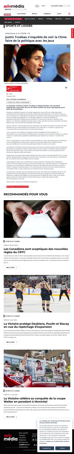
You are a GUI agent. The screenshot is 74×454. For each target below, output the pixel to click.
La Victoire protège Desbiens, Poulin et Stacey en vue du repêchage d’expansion (36, 325)
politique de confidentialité (54, 441)
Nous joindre (23, 433)
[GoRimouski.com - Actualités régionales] (14, 6)
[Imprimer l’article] (66, 88)
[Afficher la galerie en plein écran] (68, 46)
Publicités (22, 440)
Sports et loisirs (30, 19)
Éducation (58, 19)
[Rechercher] (69, 13)
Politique (49, 19)
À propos (22, 435)
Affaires (40, 19)
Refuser (62, 448)
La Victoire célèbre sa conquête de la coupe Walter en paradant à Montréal (35, 400)
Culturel (67, 19)
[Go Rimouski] (11, 439)
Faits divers (8, 22)
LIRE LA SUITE (10, 267)
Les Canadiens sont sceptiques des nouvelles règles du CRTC (36, 250)
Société (17, 22)
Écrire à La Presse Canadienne (18, 102)
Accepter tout (47, 448)
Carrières (22, 438)
